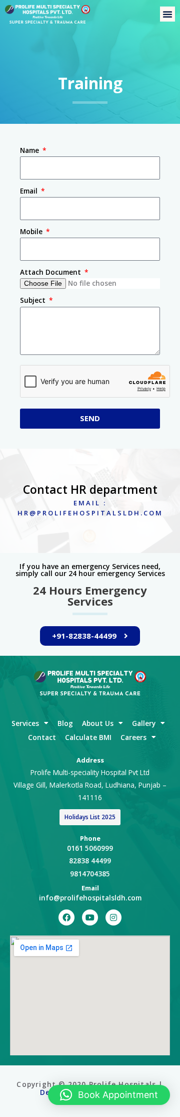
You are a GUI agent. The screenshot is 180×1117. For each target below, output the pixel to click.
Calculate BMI (88, 737)
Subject (34, 300)
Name (30, 150)
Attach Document (51, 272)
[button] (167, 14)
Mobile (32, 231)
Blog (65, 723)
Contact (42, 737)
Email (30, 191)
